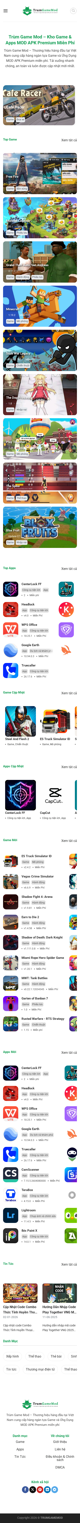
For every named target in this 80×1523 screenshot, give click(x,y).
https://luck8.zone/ (28, 1506)
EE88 (14, 1504)
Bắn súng (22, 188)
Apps (20, 1449)
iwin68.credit (58, 1502)
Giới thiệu (60, 1442)
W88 (19, 1504)
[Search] (73, 11)
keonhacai (20, 1502)
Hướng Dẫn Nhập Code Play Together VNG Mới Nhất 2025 (59, 1312)
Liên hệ (60, 1449)
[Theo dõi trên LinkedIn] (47, 1489)
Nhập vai (22, 409)
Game (10, 119)
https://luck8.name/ (51, 1506)
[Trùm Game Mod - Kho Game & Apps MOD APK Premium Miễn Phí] (40, 11)
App (45, 590)
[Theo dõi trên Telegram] (54, 1489)
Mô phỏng (22, 321)
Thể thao (21, 498)
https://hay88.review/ (57, 1504)
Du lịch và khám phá (41, 651)
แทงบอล (9, 1502)
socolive (30, 1502)
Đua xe (20, 119)
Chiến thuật (23, 365)
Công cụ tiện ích (31, 590)
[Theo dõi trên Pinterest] (40, 1489)
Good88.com (43, 1502)
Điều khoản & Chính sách (60, 1458)
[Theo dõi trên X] (32, 1489)
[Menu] (5, 11)
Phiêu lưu (22, 232)
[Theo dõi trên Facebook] (25, 1489)
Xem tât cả (69, 140)
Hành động (23, 277)
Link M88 (71, 1502)
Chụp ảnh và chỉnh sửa (43, 1216)
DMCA (60, 1467)
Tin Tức (20, 1457)
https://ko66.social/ (34, 1504)
